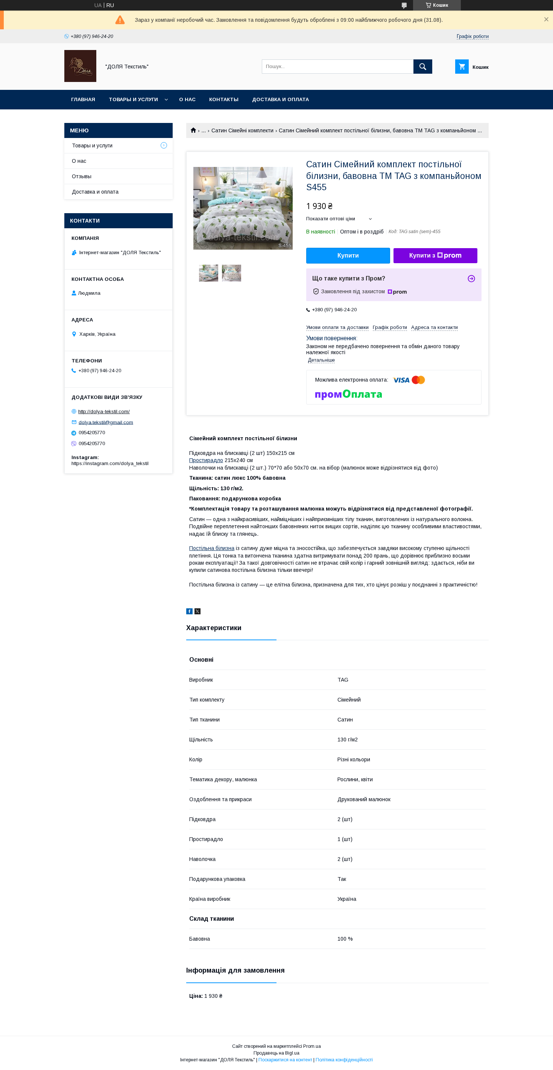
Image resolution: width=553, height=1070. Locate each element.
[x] (197, 612)
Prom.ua (312, 1046)
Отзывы (81, 176)
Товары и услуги (133, 99)
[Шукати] (422, 66)
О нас (187, 99)
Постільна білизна (211, 548)
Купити (348, 255)
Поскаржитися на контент (285, 1059)
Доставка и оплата (280, 99)
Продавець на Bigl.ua (276, 1053)
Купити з (422, 255)
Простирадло (206, 460)
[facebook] (189, 612)
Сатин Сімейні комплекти (242, 130)
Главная (83, 99)
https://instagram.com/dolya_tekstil (110, 463)
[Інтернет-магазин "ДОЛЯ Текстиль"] (80, 80)
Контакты (224, 99)
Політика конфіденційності (344, 1059)
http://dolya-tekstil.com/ (104, 411)
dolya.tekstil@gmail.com (106, 422)
